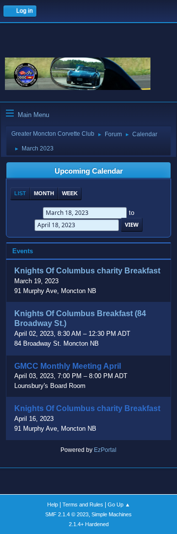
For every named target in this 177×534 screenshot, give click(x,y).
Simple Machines (111, 514)
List (20, 193)
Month (44, 193)
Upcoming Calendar (89, 171)
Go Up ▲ (119, 504)
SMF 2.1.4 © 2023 (66, 514)
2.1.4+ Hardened (89, 524)
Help (52, 504)
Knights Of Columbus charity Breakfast (87, 271)
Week (70, 193)
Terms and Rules (82, 504)
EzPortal (105, 449)
